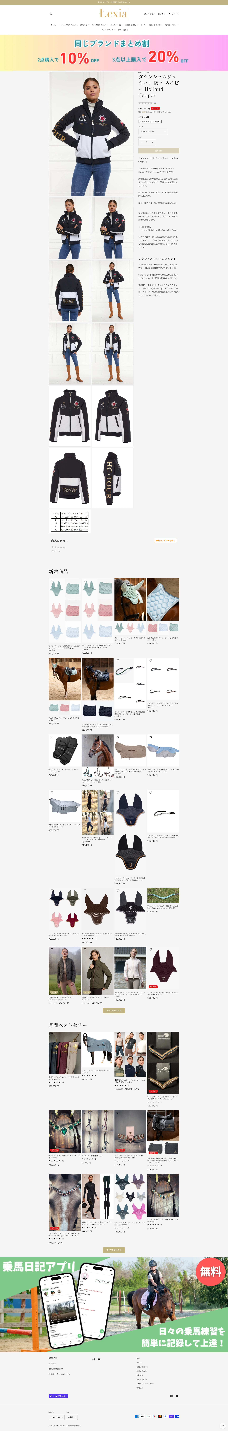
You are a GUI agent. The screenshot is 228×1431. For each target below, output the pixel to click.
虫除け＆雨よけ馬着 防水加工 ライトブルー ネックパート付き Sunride (163, 770)
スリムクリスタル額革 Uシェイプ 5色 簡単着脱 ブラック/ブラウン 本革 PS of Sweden (129, 714)
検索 (138, 1358)
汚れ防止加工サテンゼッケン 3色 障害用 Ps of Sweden (64, 719)
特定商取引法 (141, 1379)
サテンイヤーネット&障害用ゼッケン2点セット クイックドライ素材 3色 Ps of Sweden (64, 648)
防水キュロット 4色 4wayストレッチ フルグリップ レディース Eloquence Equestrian (97, 840)
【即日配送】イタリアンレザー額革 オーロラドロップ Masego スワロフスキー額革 (64, 1235)
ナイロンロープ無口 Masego (92, 1156)
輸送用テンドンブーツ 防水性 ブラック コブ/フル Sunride (64, 770)
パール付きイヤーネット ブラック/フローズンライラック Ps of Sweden (130, 935)
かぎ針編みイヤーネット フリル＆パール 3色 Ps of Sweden (97, 935)
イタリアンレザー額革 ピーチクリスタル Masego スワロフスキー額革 (129, 1157)
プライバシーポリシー (145, 1383)
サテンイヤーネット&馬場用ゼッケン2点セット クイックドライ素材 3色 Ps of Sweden (97, 648)
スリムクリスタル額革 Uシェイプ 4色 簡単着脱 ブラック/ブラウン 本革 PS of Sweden (162, 705)
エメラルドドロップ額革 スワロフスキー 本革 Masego (64, 1157)
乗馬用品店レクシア (60, 1425)
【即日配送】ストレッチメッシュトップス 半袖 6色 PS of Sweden (129, 1081)
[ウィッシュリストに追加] (52, 580)
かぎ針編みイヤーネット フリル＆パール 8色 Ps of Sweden (129, 1224)
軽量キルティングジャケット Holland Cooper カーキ (95, 999)
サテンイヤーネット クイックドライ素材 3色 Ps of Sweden (129, 639)
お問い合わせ (141, 1371)
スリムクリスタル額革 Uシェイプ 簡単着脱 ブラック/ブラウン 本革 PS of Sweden (163, 837)
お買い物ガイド (142, 1367)
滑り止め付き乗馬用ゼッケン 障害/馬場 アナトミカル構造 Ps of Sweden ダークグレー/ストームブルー (162, 1161)
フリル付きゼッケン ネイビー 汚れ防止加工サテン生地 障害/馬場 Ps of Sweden (97, 726)
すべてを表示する (114, 1010)
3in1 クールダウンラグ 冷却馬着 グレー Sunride (96, 1071)
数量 (140, 137)
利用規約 (139, 1388)
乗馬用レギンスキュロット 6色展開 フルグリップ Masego (64, 1078)
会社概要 (139, 1375)
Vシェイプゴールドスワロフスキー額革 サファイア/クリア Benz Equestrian (162, 1098)
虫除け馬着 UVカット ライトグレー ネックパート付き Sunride (64, 826)
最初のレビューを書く (165, 540)
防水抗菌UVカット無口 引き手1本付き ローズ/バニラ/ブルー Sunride (97, 781)
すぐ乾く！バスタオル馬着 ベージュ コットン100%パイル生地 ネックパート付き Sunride (130, 771)
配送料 (144, 112)
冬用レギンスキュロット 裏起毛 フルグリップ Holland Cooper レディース (97, 1223)
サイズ (140, 127)
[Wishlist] (173, 14)
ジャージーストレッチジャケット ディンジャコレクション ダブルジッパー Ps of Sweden (129, 994)
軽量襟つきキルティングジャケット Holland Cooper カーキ (61, 999)
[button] (51, 14)
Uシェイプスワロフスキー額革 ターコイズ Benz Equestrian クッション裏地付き (162, 907)
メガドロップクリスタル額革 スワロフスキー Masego (162, 1221)
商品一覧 (139, 1362)
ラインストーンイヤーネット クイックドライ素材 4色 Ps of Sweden (64, 934)
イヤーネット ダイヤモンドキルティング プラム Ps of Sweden (163, 993)
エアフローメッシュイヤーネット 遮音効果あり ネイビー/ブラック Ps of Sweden (129, 879)
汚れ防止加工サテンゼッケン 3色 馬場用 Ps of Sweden (163, 639)
